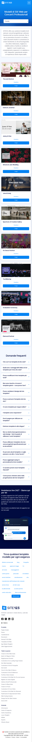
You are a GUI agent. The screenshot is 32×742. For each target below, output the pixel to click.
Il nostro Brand (5, 722)
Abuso (17, 737)
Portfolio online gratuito (7, 675)
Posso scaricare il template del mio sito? (14, 400)
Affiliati (3, 717)
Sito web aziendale (6, 663)
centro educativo (6, 592)
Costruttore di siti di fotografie (9, 665)
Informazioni (4, 708)
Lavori (5, 715)
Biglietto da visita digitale (8, 679)
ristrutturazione (18, 577)
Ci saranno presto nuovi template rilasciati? (14, 469)
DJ (23, 566)
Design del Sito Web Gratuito (9, 698)
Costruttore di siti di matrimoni (9, 672)
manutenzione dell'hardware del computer (13, 581)
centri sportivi (5, 573)
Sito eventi (4, 668)
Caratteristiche (5, 634)
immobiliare (26, 573)
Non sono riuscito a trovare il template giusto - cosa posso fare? (14, 384)
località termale (6, 588)
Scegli (16, 85)
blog (18, 562)
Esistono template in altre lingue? (14, 426)
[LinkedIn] (9, 619)
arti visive (4, 570)
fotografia (26, 562)
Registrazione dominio (7, 658)
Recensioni (4, 637)
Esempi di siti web (6, 639)
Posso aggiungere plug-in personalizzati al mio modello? (12, 461)
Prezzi (3, 632)
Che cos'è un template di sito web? (14, 362)
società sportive (18, 588)
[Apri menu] (29, 2)
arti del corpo (16, 585)
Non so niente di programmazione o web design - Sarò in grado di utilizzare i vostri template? (14, 434)
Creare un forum (5, 686)
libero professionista (20, 592)
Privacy (13, 737)
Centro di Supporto (6, 710)
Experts (3, 720)
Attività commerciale (7, 562)
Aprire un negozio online (8, 656)
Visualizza (16, 82)
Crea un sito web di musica (8, 670)
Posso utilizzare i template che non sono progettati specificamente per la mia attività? (14, 444)
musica (4, 566)
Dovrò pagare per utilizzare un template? (12, 419)
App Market (7, 644)
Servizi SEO (4, 700)
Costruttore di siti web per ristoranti (11, 691)
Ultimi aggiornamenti (6, 646)
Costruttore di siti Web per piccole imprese (13, 677)
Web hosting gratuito (7, 696)
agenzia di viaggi (14, 566)
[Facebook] (2, 619)
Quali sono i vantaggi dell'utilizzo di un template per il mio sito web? (15, 369)
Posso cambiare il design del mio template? (13, 392)
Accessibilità (24, 737)
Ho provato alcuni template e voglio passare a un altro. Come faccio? (14, 453)
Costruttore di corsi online (8, 689)
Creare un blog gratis (7, 684)
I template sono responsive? (12, 413)
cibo (27, 577)
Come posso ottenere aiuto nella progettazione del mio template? (13, 477)
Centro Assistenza (6, 712)
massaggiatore (15, 570)
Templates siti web (6, 641)
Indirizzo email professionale (8, 682)
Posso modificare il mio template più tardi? (15, 376)
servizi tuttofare (6, 577)
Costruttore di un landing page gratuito (12, 661)
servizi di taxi (5, 585)
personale (16, 573)
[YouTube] (12, 619)
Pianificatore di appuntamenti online (11, 693)
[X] (5, 619)
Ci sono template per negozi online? (14, 407)
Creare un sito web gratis (8, 653)
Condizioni (8, 737)
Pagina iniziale (5, 630)
